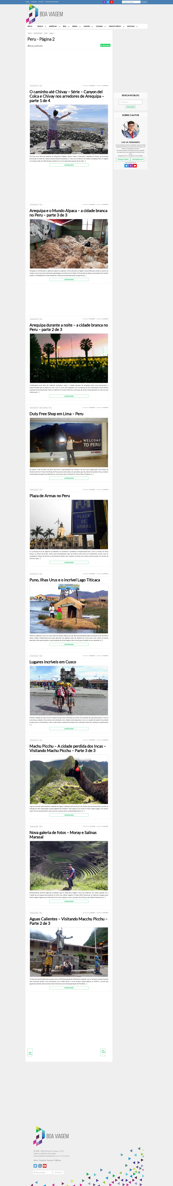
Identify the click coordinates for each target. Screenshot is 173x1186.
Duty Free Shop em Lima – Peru (56, 413)
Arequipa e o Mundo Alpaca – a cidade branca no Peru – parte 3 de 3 (68, 212)
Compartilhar (77, 45)
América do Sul (38, 33)
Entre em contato (123, 159)
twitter (108, 2)
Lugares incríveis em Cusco (53, 661)
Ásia (64, 26)
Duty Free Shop (43, 407)
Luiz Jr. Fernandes (63, 1156)
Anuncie (40, 2)
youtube (111, 2)
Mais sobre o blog (138, 159)
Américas (53, 26)
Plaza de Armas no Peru (50, 495)
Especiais (130, 26)
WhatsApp (106, 45)
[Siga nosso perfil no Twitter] (35, 1167)
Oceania (99, 26)
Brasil (74, 26)
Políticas (57, 1160)
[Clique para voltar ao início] (45, 14)
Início (29, 26)
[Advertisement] (111, 14)
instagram (104, 2)
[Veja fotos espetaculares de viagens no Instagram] (40, 1167)
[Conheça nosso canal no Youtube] (44, 1167)
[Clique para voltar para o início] (51, 1146)
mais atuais (103, 1052)
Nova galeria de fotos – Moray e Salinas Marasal (63, 834)
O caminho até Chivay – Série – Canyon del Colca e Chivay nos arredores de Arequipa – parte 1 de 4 (67, 96)
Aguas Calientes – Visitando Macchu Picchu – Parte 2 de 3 (68, 921)
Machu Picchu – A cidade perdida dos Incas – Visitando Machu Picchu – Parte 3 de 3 (68, 748)
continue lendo (69, 165)
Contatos (34, 2)
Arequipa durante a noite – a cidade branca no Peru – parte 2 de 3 (69, 327)
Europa (87, 26)
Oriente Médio (115, 26)
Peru (46, 33)
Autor (35, 1160)
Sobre (27, 2)
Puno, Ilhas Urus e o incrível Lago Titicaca (65, 579)
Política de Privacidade (51, 2)
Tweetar (88, 45)
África (40, 26)
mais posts (30, 1052)
